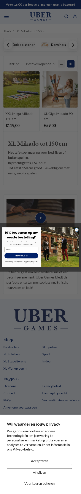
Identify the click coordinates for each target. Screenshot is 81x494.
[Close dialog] (76, 230)
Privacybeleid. (23, 449)
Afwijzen (39, 472)
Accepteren (39, 461)
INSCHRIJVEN (21, 255)
